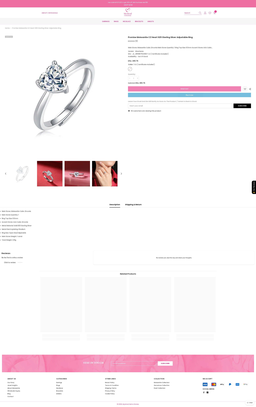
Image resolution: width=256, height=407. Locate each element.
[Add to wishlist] (245, 88)
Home (7, 28)
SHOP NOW (128, 5)
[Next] (121, 173)
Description (115, 204)
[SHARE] (249, 89)
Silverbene (139, 51)
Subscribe (242, 106)
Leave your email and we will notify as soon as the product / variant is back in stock (162, 101)
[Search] (193, 13)
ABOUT (45, 13)
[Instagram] (207, 392)
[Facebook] (204, 392)
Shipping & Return (133, 204)
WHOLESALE (53, 13)
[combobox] (191, 13)
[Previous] (5, 173)
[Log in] (205, 13)
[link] (61, 335)
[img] (131, 41)
